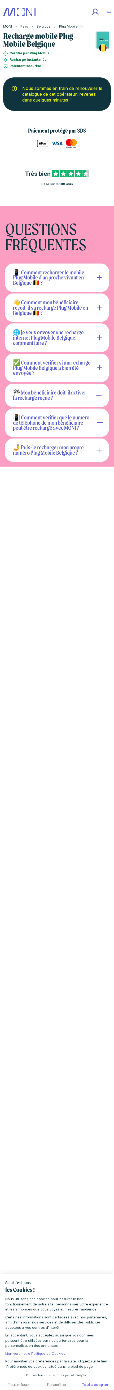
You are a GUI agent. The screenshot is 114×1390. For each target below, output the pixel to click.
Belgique (44, 26)
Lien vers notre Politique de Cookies (35, 1353)
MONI (7, 26)
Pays (24, 26)
